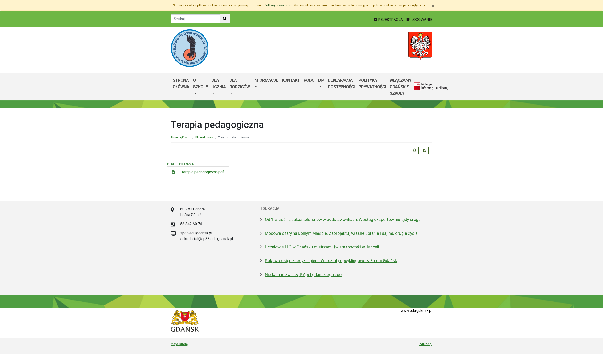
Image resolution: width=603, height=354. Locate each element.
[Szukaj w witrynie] (225, 18)
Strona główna (181, 83)
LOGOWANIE (421, 19)
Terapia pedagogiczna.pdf (202, 172)
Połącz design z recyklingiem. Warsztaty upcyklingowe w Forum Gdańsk (331, 260)
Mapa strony (179, 344)
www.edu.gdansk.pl (416, 310)
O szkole (200, 83)
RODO (309, 80)
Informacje (265, 80)
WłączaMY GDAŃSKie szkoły (400, 87)
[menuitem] (200, 86)
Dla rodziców (239, 83)
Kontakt (291, 80)
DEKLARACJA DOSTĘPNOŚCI (341, 83)
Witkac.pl (425, 344)
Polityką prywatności (278, 5)
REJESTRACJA (390, 19)
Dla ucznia (219, 83)
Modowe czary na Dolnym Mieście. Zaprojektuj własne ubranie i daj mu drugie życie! (342, 233)
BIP (321, 80)
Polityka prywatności (372, 83)
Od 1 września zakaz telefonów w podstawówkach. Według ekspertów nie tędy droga (342, 219)
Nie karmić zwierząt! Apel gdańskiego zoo (303, 274)
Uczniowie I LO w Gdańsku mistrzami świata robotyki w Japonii (322, 247)
